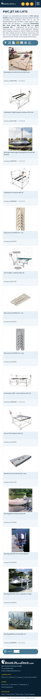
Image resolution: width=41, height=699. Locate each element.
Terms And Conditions (30, 677)
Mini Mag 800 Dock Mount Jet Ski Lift (14, 513)
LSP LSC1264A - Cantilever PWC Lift (14, 273)
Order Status (13, 684)
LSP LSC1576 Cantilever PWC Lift (13, 433)
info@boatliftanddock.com (13, 671)
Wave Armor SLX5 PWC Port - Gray (14, 353)
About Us (4, 677)
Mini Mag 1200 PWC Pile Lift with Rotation (16, 554)
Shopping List (23, 684)
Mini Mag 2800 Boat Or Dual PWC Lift (15, 634)
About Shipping (30, 694)
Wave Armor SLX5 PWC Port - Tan (13, 233)
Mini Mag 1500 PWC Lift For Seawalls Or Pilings (17, 594)
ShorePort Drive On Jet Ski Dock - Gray (15, 473)
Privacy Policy (10, 694)
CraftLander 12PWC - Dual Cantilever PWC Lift (17, 393)
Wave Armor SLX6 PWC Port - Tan (13, 313)
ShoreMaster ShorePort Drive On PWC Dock (17, 72)
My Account (4, 684)
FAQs (2, 694)
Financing (19, 677)
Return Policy (20, 694)
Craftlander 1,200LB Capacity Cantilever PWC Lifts (18, 112)
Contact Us (12, 677)
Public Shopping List (7, 687)
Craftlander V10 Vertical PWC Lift (13, 192)
